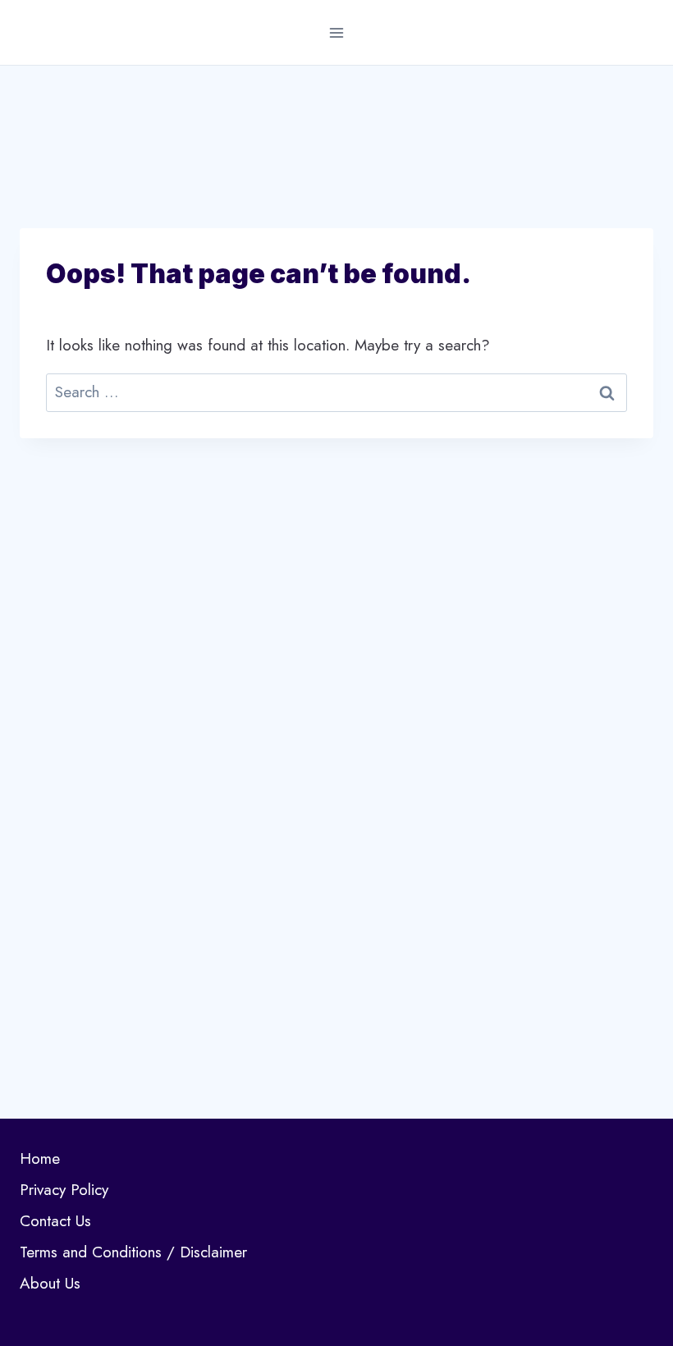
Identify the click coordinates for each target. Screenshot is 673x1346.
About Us (50, 1283)
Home (40, 1158)
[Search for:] (336, 392)
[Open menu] (337, 32)
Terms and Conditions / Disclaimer (133, 1252)
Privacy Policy (64, 1190)
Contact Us (55, 1221)
